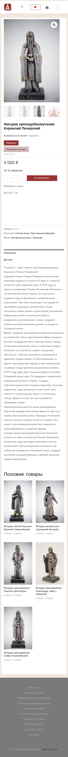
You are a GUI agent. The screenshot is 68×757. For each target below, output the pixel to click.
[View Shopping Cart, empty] (47, 7)
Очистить (9, 154)
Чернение (37, 237)
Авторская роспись (21, 237)
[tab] (34, 253)
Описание (10, 252)
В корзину (42, 178)
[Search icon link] (22, 7)
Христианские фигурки (42, 233)
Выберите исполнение (21, 135)
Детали (8, 259)
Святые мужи (22, 233)
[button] (13, 170)
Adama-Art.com (49, 749)
